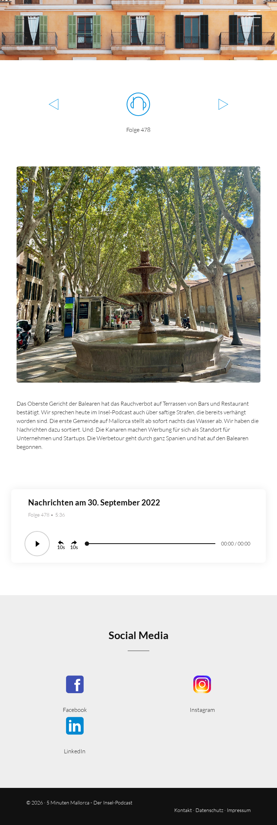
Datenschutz (209, 810)
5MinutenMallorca (75, 693)
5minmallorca (75, 734)
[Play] (37, 543)
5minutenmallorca (202, 693)
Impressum (239, 810)
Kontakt (183, 810)
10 (60, 547)
